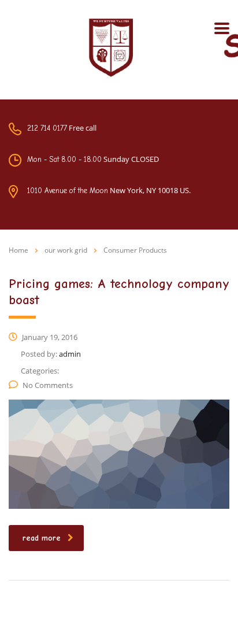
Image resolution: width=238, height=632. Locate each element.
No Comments (48, 385)
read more (42, 538)
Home (18, 250)
